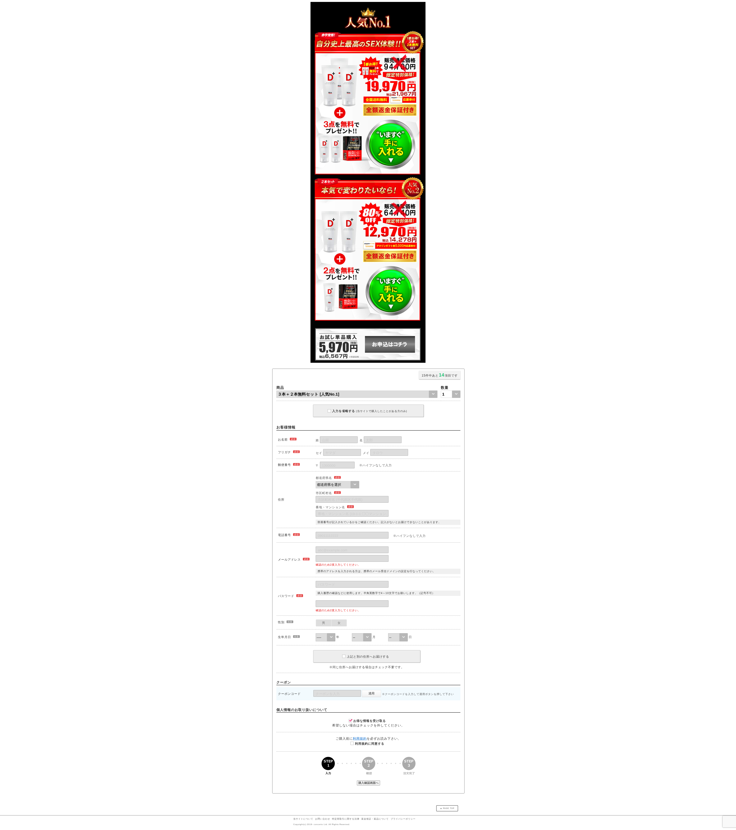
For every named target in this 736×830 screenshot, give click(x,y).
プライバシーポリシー (403, 819)
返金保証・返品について (375, 819)
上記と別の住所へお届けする (368, 656)
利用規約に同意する (369, 743)
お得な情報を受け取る (369, 720)
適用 (371, 693)
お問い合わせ (322, 819)
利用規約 (360, 738)
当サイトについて (303, 819)
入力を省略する (369, 411)
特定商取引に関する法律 (345, 819)
